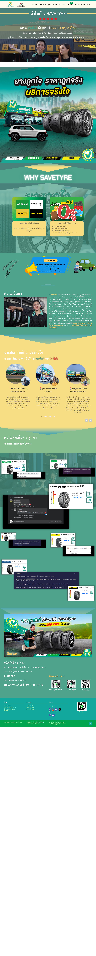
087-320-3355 (9, 683)
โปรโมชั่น (70, 6)
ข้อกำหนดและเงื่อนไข (9, 711)
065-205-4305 (20, 683)
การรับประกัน (30, 708)
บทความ (78, 7)
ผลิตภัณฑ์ (42, 7)
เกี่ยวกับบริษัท (7, 708)
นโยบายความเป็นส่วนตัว (10, 709)
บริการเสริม (62, 7)
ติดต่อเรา (86, 7)
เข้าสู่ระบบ (88, 1)
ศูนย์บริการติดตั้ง (52, 7)
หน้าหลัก (34, 7)
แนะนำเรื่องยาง (30, 709)
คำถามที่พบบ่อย (30, 711)
